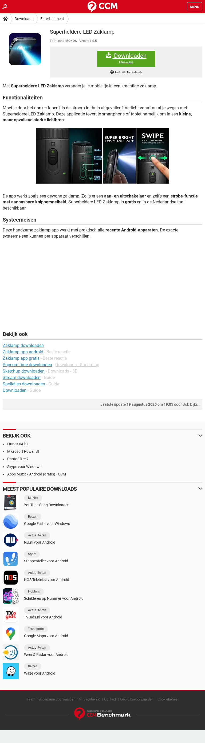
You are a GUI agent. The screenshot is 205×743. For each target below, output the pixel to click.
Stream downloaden (22, 377)
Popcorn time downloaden (27, 364)
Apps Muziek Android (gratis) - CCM (36, 474)
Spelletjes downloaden (24, 383)
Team (31, 699)
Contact (110, 699)
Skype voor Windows (24, 467)
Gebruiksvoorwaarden (136, 699)
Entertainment (52, 19)
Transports (36, 629)
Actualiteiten (37, 535)
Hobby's (34, 591)
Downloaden (130, 58)
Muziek (33, 498)
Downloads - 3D (63, 371)
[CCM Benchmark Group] (102, 714)
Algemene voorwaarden (57, 699)
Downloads (24, 19)
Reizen (32, 516)
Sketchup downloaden (24, 371)
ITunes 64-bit (18, 444)
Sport (32, 554)
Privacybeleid (89, 699)
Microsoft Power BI (23, 451)
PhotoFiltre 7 (18, 459)
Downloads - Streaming (77, 364)
